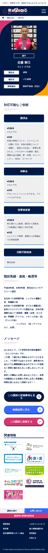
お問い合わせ (36, 511)
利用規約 (32, 533)
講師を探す (11, 18)
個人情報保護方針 (36, 529)
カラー (5, 3)
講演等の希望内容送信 (24, 516)
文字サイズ (14, 3)
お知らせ (32, 538)
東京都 (5, 529)
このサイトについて (37, 524)
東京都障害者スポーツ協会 (13, 533)
